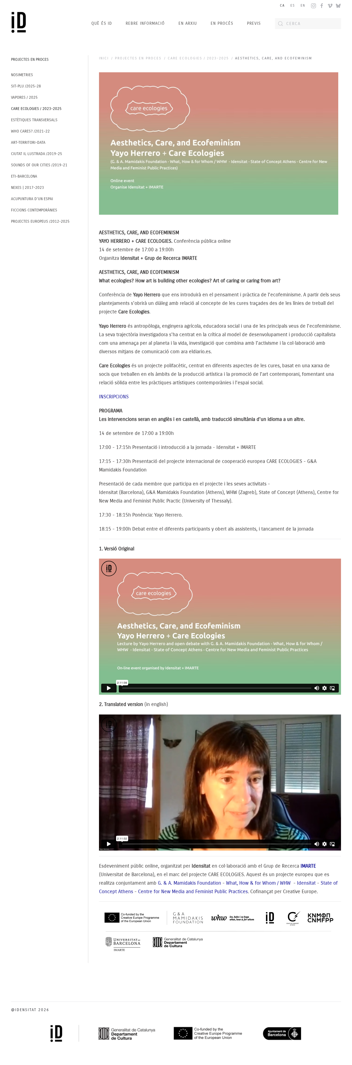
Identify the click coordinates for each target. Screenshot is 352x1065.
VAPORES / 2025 (24, 97)
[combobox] (308, 23)
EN (303, 5)
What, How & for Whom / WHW (259, 883)
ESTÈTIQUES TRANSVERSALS (34, 120)
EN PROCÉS (222, 23)
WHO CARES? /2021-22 (30, 131)
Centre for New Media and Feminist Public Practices (193, 892)
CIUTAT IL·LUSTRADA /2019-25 (36, 153)
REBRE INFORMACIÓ (145, 23)
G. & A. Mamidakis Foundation (189, 883)
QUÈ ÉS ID (101, 23)
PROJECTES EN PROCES (30, 59)
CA (282, 5)
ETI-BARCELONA (24, 176)
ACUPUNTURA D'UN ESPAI (32, 199)
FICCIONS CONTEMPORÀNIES (34, 210)
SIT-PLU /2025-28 (26, 86)
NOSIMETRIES (22, 75)
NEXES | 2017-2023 (27, 187)
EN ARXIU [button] (187, 23)
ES (292, 5)
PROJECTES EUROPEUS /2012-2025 (40, 221)
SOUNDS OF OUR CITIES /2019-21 (39, 165)
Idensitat (306, 883)
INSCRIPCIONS (114, 397)
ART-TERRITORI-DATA (28, 142)
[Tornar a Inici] (20, 23)
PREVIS (254, 23)
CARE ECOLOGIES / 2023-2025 (36, 108)
